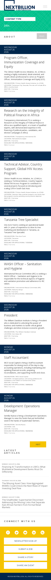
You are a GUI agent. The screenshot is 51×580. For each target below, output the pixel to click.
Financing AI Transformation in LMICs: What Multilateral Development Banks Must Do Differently (23, 469)
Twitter (18, 532)
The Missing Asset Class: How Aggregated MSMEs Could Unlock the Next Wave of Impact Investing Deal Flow (24, 486)
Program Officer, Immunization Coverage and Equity (24, 62)
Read (41, 36)
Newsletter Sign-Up (25, 541)
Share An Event (25, 565)
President (10, 315)
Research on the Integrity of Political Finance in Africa (24, 112)
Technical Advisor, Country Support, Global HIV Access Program (23, 168)
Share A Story (25, 557)
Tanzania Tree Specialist (21, 219)
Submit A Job (25, 549)
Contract (12, 145)
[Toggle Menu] (45, 6)
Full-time (12, 91)
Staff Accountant (16, 357)
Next (38, 444)
